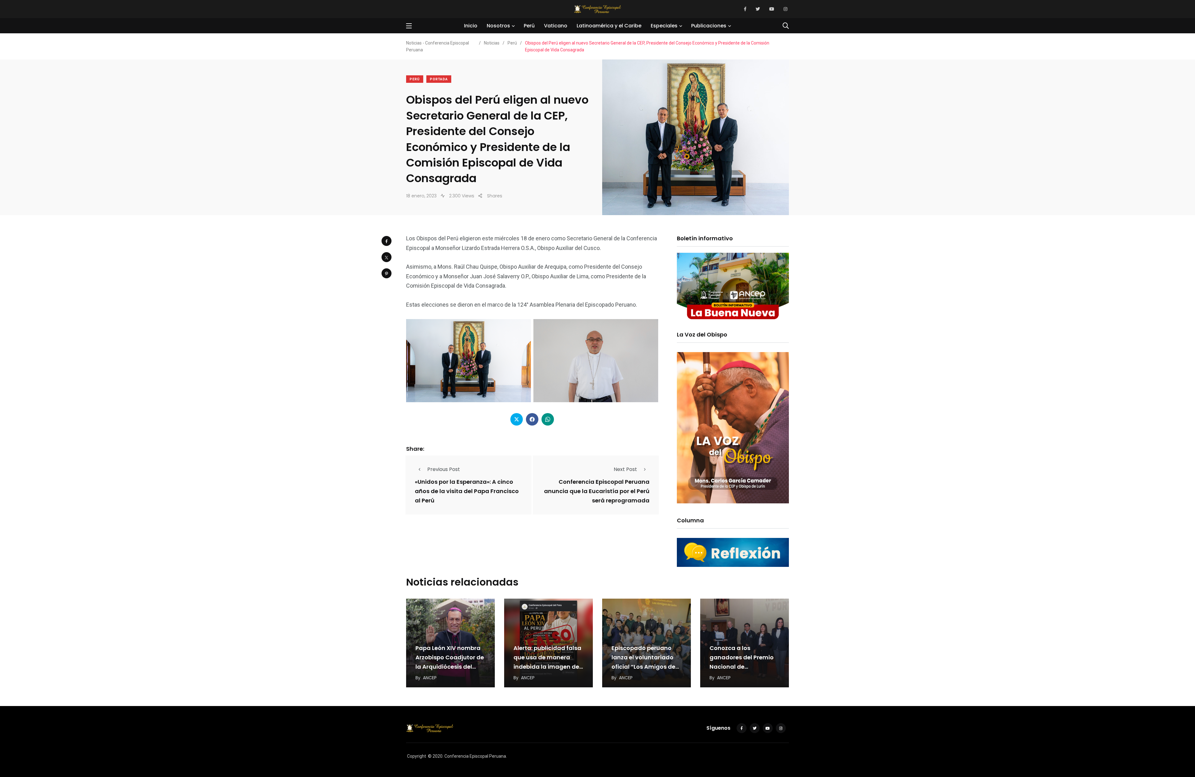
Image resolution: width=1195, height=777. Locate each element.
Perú (529, 25)
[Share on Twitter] (386, 257)
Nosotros (498, 25)
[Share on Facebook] (386, 241)
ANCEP (430, 678)
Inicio (470, 25)
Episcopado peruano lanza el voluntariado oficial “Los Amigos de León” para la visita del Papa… (644, 666)
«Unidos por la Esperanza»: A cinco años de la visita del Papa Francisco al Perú (467, 491)
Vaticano (555, 25)
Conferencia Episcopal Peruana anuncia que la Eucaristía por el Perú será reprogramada (596, 491)
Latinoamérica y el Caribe (609, 25)
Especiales (664, 25)
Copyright (416, 756)
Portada (439, 79)
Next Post (625, 469)
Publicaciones (708, 25)
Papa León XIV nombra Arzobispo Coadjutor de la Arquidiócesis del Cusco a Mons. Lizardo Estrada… (449, 666)
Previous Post (443, 469)
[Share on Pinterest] (386, 273)
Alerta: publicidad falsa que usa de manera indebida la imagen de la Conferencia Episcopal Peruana (547, 666)
